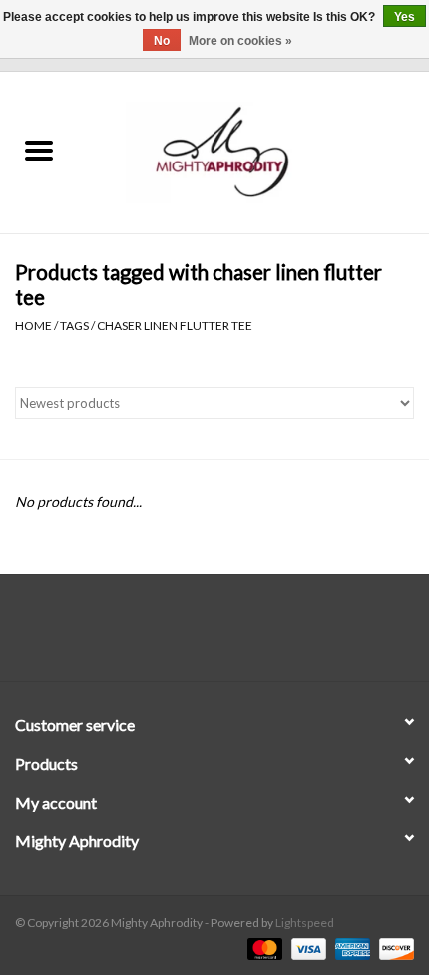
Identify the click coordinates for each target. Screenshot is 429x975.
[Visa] (306, 947)
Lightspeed (304, 922)
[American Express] (350, 947)
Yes (404, 17)
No (162, 41)
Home (33, 325)
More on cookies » (240, 41)
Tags (74, 325)
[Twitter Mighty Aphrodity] (198, 635)
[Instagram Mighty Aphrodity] (267, 635)
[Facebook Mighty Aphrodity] (163, 635)
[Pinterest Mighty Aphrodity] (232, 635)
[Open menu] (39, 149)
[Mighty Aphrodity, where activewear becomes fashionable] (253, 151)
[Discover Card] (393, 947)
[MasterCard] (262, 947)
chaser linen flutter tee (174, 325)
